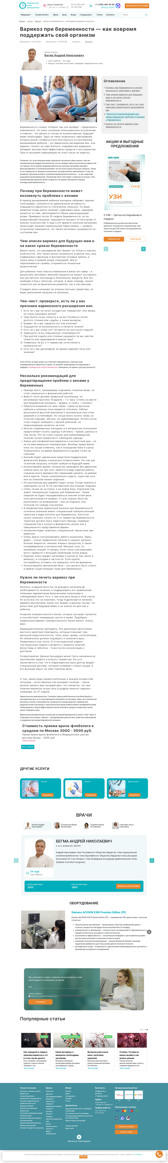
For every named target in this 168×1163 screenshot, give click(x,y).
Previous (23, 932)
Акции (73, 15)
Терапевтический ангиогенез (30, 1123)
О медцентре (85, 15)
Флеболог (49, 1129)
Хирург (48, 1131)
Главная (22, 21)
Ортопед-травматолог (54, 1119)
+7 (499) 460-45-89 (105, 4)
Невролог (49, 1109)
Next (149, 932)
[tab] (37, 825)
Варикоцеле (133, 781)
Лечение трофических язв (29, 1101)
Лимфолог (49, 1104)
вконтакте (116, 1118)
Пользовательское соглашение (77, 1113)
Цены (64, 15)
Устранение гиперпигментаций (31, 1113)
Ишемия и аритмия (26, 1106)
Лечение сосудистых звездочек (32, 1128)
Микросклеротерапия (28, 1125)
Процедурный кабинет (54, 1096)
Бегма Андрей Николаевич (64, 55)
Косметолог (50, 1101)
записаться (114, 239)
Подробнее (47, 795)
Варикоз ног (24, 1093)
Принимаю (83, 1157)
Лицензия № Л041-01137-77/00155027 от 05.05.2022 (78, 1110)
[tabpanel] (125, 201)
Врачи (55, 15)
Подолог (49, 1114)
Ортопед (49, 1111)
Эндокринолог (51, 1134)
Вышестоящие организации (75, 1120)
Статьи (99, 15)
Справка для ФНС (71, 1126)
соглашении (138, 1154)
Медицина (25, 15)
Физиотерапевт (51, 1126)
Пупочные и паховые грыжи (30, 1091)
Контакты (110, 15)
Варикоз (38, 21)
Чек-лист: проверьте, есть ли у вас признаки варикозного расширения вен (125, 107)
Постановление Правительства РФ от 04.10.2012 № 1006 (79, 1117)
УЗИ (47, 1121)
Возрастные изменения (28, 1108)
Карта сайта (69, 1128)
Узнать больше (28, 741)
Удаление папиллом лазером (30, 1118)
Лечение (68, 1098)
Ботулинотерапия (26, 1120)
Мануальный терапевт (54, 1106)
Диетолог (49, 1094)
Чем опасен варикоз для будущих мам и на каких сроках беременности (124, 97)
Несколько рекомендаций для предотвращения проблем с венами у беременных (125, 117)
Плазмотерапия (25, 1116)
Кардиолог (50, 1099)
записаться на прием (128, 886)
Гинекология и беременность (30, 1098)
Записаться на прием (137, 6)
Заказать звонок (108, 7)
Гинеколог (49, 1091)
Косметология (41, 15)
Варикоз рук (24, 1111)
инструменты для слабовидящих (90, 6)
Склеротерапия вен (27, 1096)
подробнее (135, 239)
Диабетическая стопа (28, 1103)
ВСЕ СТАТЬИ (27, 747)
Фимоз (88, 781)
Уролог (44, 781)
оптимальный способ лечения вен (43, 367)
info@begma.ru (100, 1091)
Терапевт (49, 1116)
